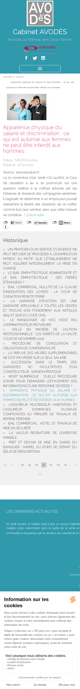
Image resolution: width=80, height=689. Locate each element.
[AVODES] (40, 13)
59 (29, 464)
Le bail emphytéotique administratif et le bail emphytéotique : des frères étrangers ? (40, 277)
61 (44, 464)
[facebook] (27, 57)
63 (58, 464)
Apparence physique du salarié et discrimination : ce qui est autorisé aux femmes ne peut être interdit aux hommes (40, 395)
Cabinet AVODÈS (40, 32)
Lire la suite (35, 215)
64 (65, 464)
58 (22, 464)
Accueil (20, 77)
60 (36, 464)
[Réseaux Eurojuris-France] (40, 47)
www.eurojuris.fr (27, 172)
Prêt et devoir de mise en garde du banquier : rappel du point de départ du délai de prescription (40, 447)
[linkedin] (43, 57)
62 (51, 464)
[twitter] (35, 57)
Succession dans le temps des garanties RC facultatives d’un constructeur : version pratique (40, 367)
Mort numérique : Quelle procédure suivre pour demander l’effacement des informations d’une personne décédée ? (40, 381)
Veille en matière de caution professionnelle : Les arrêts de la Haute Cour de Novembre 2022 (40, 334)
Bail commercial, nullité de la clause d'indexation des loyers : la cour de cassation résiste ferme (40, 291)
